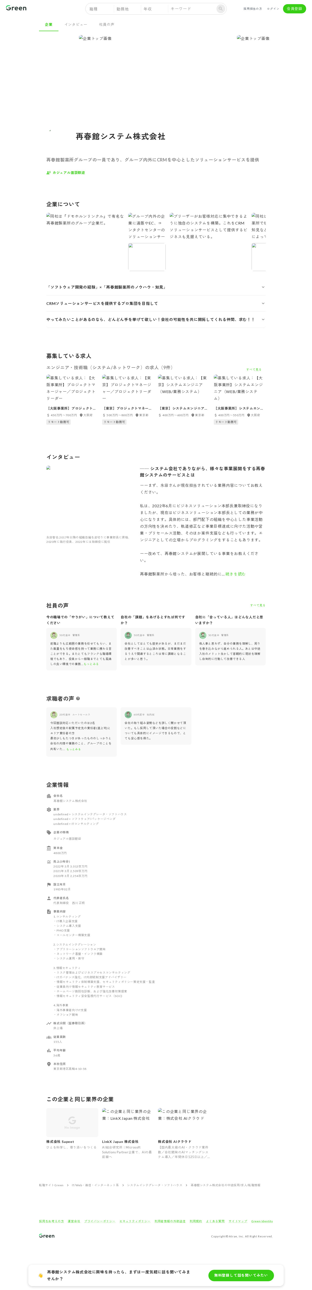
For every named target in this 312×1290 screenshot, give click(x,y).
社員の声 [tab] (106, 24)
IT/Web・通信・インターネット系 (95, 1185)
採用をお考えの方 (51, 1221)
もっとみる (91, 664)
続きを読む (235, 574)
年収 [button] (148, 9)
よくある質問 (215, 1221)
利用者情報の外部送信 (170, 1221)
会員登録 (294, 8)
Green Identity (262, 1221)
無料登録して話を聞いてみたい (241, 1275)
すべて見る (258, 605)
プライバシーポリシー (100, 1221)
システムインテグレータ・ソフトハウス (154, 1185)
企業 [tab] (49, 24)
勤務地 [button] (123, 9)
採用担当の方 (253, 8)
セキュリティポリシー (135, 1221)
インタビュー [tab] (76, 24)
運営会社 (74, 1221)
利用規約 (196, 1221)
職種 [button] (93, 9)
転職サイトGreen (51, 1185)
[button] (156, 287)
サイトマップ (238, 1221)
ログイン (273, 8)
